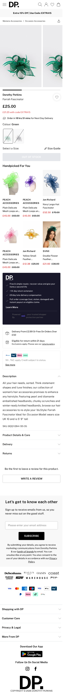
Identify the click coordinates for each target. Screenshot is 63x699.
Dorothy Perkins (12, 94)
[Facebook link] (35, 669)
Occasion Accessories (35, 21)
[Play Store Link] (31, 654)
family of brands (25, 551)
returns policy (48, 344)
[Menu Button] (4, 4)
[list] (31, 57)
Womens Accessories (12, 21)
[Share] (59, 21)
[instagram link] (27, 669)
